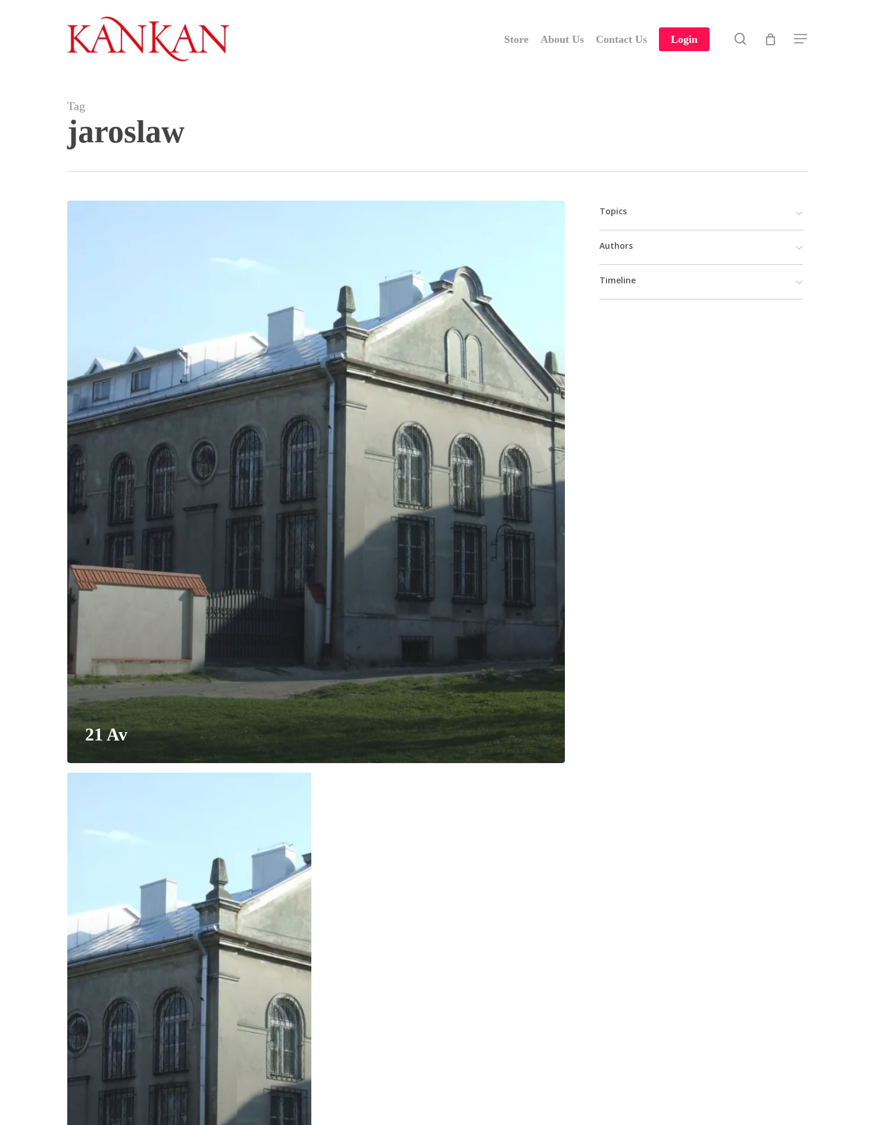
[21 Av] (316, 482)
